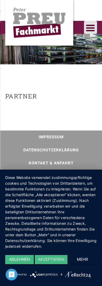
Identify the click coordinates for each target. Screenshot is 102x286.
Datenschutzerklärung (51, 150)
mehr (82, 259)
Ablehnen (19, 259)
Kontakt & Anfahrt (51, 163)
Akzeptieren (51, 259)
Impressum (51, 137)
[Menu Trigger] (90, 27)
